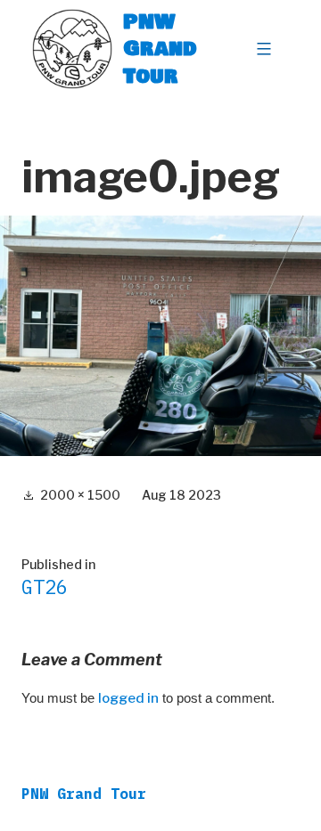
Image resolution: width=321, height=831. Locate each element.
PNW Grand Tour (160, 48)
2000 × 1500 (80, 494)
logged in (128, 698)
